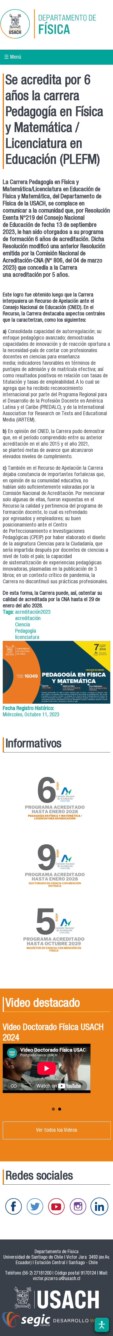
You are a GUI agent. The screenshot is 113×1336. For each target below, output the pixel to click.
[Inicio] (56, 24)
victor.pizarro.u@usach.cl (56, 1279)
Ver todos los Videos (56, 1130)
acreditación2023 (32, 612)
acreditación (28, 618)
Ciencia (22, 625)
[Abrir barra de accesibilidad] (102, 1325)
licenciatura (27, 637)
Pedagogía (25, 631)
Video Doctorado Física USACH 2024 (53, 1033)
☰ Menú (12, 57)
